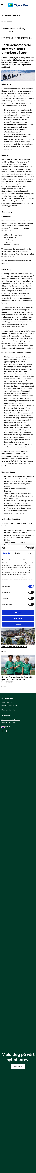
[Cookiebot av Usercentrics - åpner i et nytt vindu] (25, 547)
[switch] (31, 592)
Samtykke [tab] (6, 553)
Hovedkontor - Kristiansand (10, 720)
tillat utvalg (18, 618)
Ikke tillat (18, 624)
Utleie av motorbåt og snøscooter (13, 30)
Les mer (3, 651)
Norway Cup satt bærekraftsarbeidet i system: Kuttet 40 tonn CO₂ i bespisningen (17, 679)
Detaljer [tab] (18, 553)
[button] (2, 5)
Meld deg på (18, 1066)
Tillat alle (18, 613)
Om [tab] (29, 553)
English (7, 726)
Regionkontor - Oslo (8, 722)
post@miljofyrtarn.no (10, 705)
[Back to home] (18, 5)
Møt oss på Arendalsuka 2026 (14, 646)
